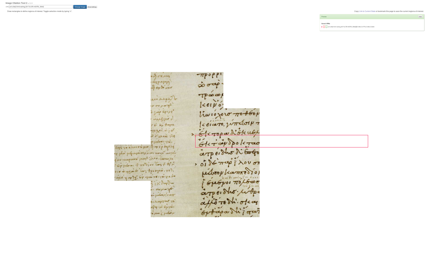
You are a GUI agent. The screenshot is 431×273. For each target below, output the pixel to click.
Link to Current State (367, 11)
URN (7, 7)
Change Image (80, 7)
